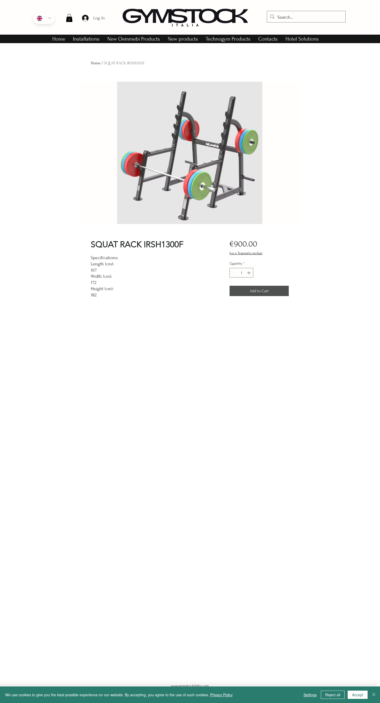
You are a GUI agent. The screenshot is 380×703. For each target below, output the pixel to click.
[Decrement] (233, 272)
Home (96, 63)
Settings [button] (310, 694)
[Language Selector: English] (44, 18)
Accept (357, 694)
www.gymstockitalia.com (190, 686)
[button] (69, 18)
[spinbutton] (241, 272)
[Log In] (85, 18)
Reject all (332, 694)
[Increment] (249, 272)
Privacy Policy (221, 694)
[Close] (374, 695)
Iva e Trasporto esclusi (246, 253)
